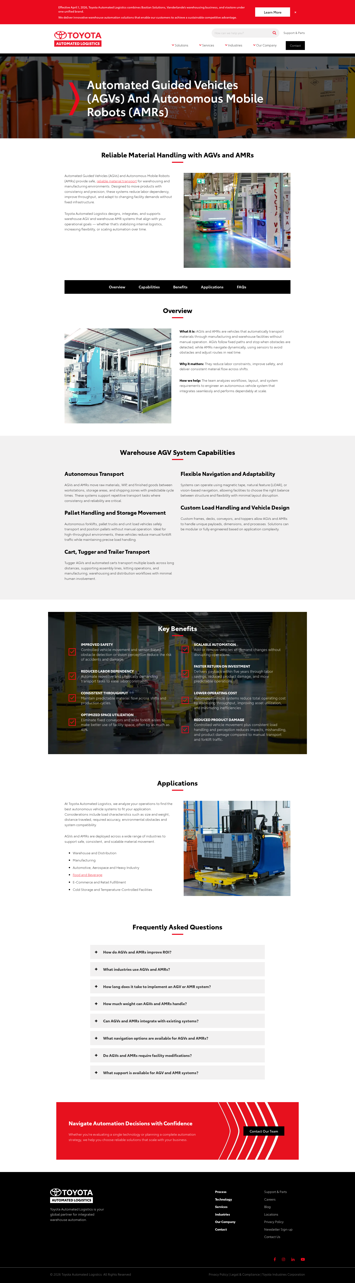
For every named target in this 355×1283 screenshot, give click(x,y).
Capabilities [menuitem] (149, 286)
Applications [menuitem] (212, 286)
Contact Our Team (264, 1131)
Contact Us (272, 1236)
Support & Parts (294, 33)
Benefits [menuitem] (180, 286)
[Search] (274, 33)
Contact (295, 45)
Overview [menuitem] (117, 286)
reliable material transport (117, 180)
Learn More (272, 12)
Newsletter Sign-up (278, 1229)
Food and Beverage (87, 874)
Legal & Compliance (245, 1274)
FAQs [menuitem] (241, 286)
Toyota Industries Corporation (283, 1274)
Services (221, 1206)
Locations (271, 1214)
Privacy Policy (274, 1221)
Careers (269, 1199)
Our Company (225, 1221)
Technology (223, 1199)
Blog (267, 1206)
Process (220, 1191)
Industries (222, 1214)
